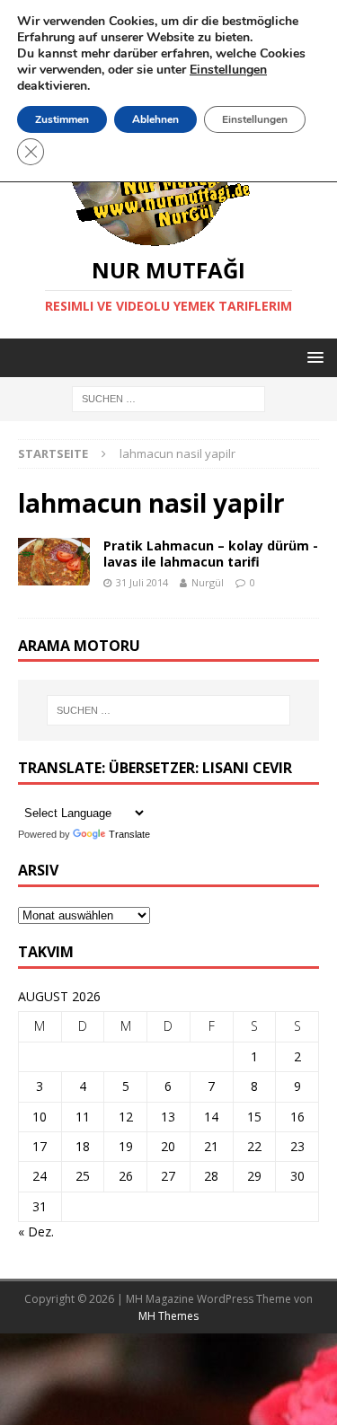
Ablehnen (155, 119)
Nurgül (207, 582)
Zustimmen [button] (62, 119)
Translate (129, 834)
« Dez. (36, 1231)
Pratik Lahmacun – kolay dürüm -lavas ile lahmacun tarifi (210, 553)
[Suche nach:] (168, 398)
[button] (312, 357)
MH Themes (168, 1316)
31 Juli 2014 (142, 582)
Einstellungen (255, 119)
